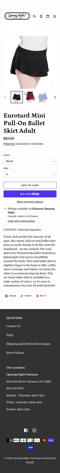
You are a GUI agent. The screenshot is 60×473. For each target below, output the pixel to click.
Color (7, 155)
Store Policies (15, 352)
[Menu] (54, 16)
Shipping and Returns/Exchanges (28, 343)
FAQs (9, 335)
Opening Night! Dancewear (28, 458)
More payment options (30, 201)
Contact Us (13, 326)
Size (6, 168)
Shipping (9, 143)
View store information (21, 221)
